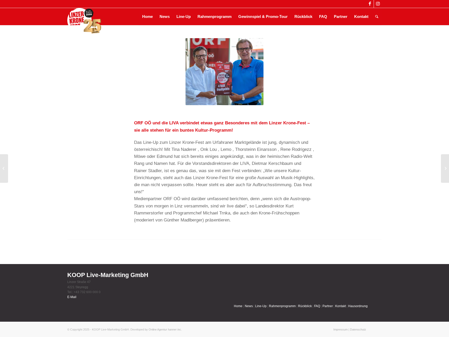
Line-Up (261, 306)
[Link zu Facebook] (370, 4)
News (249, 306)
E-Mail (71, 297)
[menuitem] (147, 16)
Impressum (340, 329)
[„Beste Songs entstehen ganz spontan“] (4, 168)
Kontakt (340, 306)
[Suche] (377, 16)
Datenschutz (358, 329)
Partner (327, 306)
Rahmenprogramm (282, 306)
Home (238, 306)
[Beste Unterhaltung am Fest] (445, 168)
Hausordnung (358, 306)
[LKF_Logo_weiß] (84, 16)
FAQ (317, 306)
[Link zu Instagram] (378, 4)
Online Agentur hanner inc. (165, 329)
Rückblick (305, 306)
